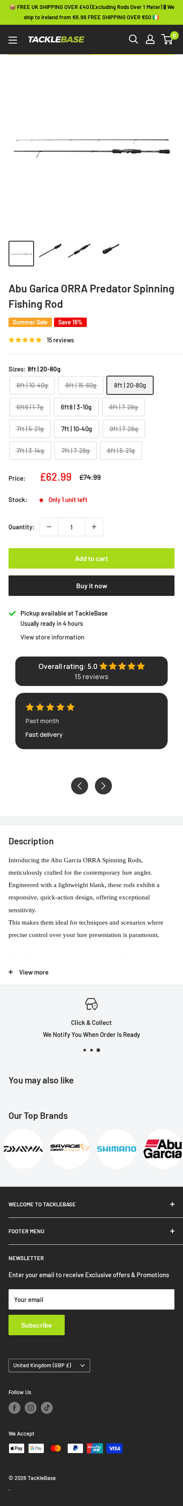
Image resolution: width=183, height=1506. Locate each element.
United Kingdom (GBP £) (42, 1365)
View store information (52, 637)
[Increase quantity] (94, 527)
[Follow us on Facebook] (14, 1408)
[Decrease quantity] (49, 527)
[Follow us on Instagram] (31, 1408)
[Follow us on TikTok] (47, 1408)
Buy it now (91, 585)
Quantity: (21, 527)
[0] (167, 39)
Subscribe (36, 1325)
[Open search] (133, 39)
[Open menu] (13, 40)
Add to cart (91, 558)
